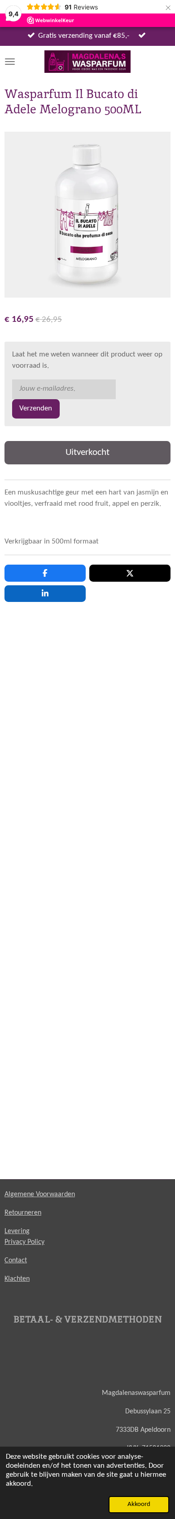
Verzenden (35, 408)
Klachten (17, 1279)
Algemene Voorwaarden (39, 1194)
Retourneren (22, 1212)
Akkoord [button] (138, 1504)
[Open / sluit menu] (10, 61)
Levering (17, 1231)
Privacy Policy (24, 1242)
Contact (15, 1260)
